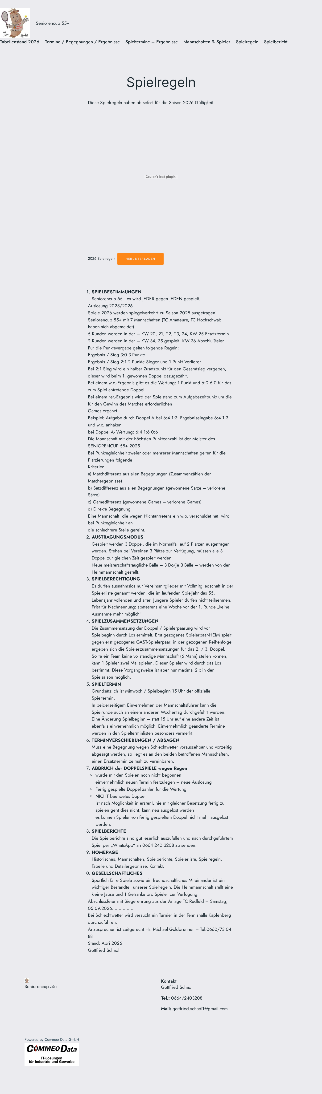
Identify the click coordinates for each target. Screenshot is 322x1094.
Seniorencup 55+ (53, 23)
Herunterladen (140, 258)
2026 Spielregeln (101, 258)
